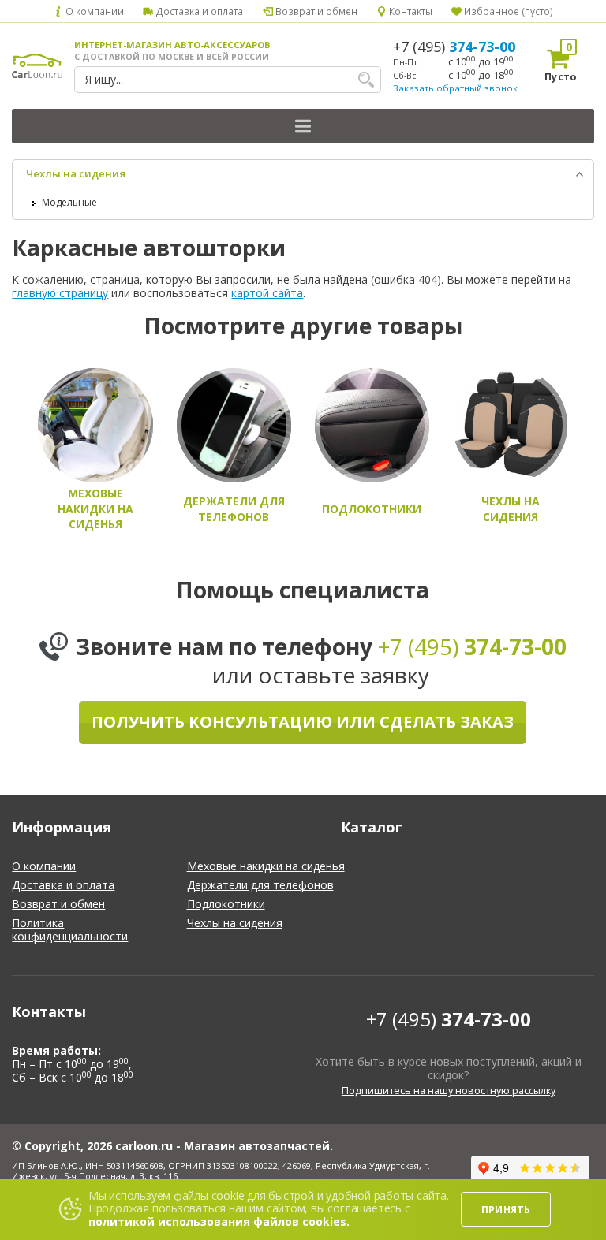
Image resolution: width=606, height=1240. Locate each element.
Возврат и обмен (315, 11)
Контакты (409, 11)
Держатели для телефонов (260, 884)
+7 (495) (454, 46)
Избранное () (507, 11)
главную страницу (60, 292)
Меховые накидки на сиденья (266, 865)
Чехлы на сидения (75, 173)
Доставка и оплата (198, 11)
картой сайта (267, 292)
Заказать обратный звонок (455, 88)
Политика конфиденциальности (70, 929)
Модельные (69, 202)
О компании (93, 11)
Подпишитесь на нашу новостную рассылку (449, 1090)
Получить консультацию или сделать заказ (303, 721)
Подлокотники (226, 903)
